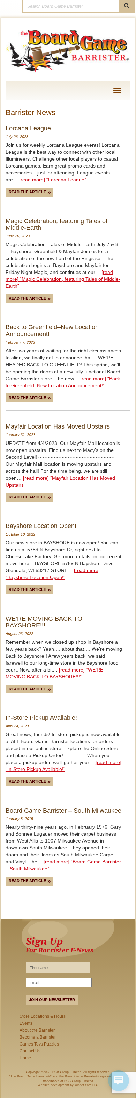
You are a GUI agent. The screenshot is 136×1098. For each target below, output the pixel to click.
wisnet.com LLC (86, 1085)
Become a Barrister (38, 1037)
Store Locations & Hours (43, 1016)
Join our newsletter (52, 1000)
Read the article (28, 192)
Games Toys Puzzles (39, 1044)
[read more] (52, 179)
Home (25, 1058)
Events (26, 1023)
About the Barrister (37, 1030)
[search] (127, 6)
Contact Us (30, 1051)
